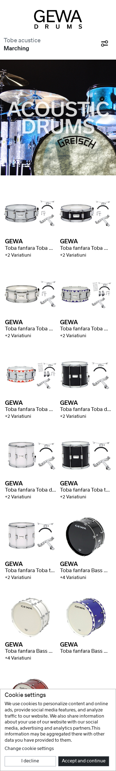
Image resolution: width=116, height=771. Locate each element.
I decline (30, 761)
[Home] (58, 19)
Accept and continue (83, 761)
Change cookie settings (29, 749)
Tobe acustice (22, 41)
